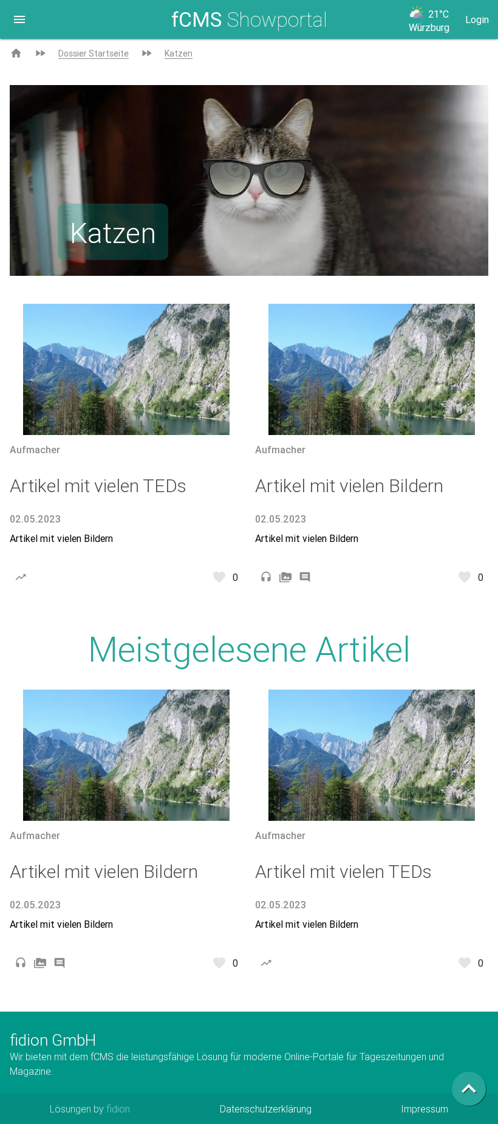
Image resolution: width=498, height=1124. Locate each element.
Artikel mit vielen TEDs (98, 486)
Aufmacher (35, 450)
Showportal (249, 19)
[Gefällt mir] (219, 577)
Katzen (179, 53)
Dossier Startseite (93, 53)
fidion (118, 1109)
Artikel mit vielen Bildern (61, 538)
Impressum (424, 1109)
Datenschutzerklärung (266, 1109)
